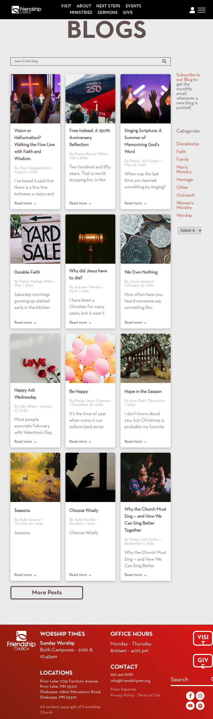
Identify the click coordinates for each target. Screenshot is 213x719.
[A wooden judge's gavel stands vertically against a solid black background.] (90, 239)
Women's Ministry (185, 205)
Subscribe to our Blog (188, 77)
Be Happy (78, 391)
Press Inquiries (123, 689)
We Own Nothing (140, 272)
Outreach (185, 195)
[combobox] (189, 680)
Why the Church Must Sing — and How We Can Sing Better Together (145, 520)
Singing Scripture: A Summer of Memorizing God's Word (143, 141)
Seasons (22, 510)
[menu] (201, 10)
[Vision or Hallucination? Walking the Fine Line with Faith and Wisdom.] (35, 98)
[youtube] (190, 706)
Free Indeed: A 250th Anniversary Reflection (89, 138)
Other (182, 187)
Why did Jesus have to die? (88, 274)
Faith (181, 152)
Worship (184, 215)
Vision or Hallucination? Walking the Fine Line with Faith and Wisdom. (34, 145)
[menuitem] (66, 6)
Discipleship (187, 144)
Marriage (184, 180)
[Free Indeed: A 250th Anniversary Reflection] (90, 98)
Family (182, 159)
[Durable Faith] (35, 239)
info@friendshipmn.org (130, 681)
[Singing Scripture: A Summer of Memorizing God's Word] (145, 98)
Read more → (25, 203)
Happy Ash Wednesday (25, 394)
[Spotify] (200, 706)
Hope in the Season (143, 391)
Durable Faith (27, 272)
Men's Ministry (184, 169)
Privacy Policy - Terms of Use (135, 695)
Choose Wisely (83, 510)
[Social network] (190, 696)
